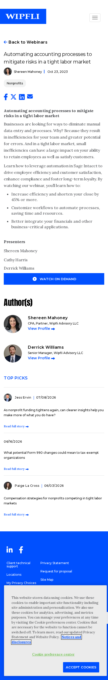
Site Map (46, 579)
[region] (55, 630)
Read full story (14, 426)
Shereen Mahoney (28, 72)
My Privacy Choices (21, 583)
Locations (14, 574)
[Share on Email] (30, 97)
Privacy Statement (54, 563)
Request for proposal (56, 571)
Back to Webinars (27, 42)
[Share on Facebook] (6, 98)
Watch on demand (58, 279)
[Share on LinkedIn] (22, 98)
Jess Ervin (23, 397)
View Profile (39, 328)
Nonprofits (15, 83)
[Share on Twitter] (13, 98)
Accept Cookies (81, 667)
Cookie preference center (53, 654)
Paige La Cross (27, 486)
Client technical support (18, 564)
